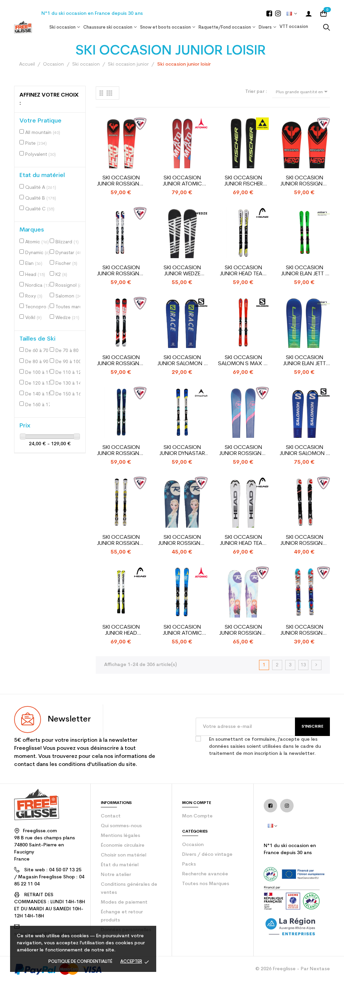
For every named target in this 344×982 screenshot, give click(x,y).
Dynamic (37, 252)
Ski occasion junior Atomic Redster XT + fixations (182, 181)
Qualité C (39, 209)
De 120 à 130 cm (39, 383)
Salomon (69, 296)
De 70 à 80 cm (69, 350)
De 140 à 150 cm (39, 394)
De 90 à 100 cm (69, 361)
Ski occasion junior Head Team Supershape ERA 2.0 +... (243, 271)
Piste (36, 143)
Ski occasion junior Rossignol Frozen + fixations (182, 541)
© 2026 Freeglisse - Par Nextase (292, 969)
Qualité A (40, 187)
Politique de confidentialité (80, 961)
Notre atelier (116, 874)
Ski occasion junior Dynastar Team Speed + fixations (182, 451)
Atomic (37, 242)
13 (303, 665)
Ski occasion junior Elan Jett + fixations (304, 271)
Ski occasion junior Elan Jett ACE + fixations (304, 361)
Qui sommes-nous (121, 826)
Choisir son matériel (123, 855)
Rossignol (69, 285)
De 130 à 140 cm (69, 383)
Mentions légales (120, 835)
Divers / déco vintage (207, 854)
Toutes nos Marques (205, 883)
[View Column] (109, 93)
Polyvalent (40, 154)
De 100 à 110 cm (39, 372)
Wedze (67, 317)
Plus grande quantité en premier (303, 92)
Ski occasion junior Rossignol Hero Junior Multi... (121, 181)
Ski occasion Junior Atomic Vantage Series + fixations (182, 630)
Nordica (38, 285)
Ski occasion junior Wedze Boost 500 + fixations (182, 271)
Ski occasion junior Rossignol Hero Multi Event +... (304, 181)
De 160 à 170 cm (39, 405)
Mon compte (197, 816)
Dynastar (69, 252)
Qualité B (40, 198)
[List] (101, 93)
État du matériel (119, 865)
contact (111, 816)
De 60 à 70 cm (39, 350)
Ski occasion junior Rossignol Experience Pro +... (120, 451)
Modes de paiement (124, 902)
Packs (189, 864)
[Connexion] (308, 13)
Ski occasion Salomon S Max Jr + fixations (243, 361)
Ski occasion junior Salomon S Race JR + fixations (304, 451)
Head (35, 274)
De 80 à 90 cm (39, 361)
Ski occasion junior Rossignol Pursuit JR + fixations (121, 541)
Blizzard (67, 242)
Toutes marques (69, 307)
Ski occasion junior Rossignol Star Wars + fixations (121, 271)
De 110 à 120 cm (69, 372)
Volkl (33, 317)
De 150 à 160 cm (69, 394)
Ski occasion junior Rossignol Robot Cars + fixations (304, 630)
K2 (61, 274)
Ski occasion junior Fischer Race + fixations (243, 181)
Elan (33, 263)
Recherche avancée (205, 874)
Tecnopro (39, 307)
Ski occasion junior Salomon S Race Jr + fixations (182, 361)
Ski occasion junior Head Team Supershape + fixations (243, 541)
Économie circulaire (122, 845)
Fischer (66, 263)
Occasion (193, 844)
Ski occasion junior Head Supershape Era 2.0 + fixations (121, 630)
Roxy (33, 296)
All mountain (42, 132)
